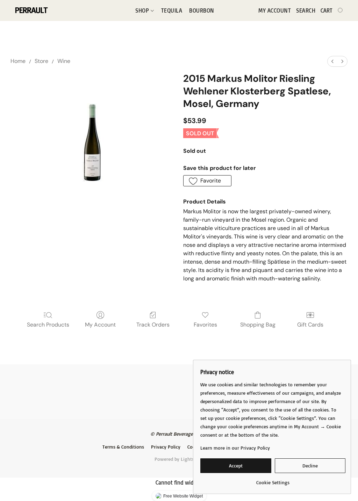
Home (18, 61)
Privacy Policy (165, 447)
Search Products (48, 324)
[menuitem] (332, 61)
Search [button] (305, 10)
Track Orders (153, 324)
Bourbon (201, 10)
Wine (63, 61)
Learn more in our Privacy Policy (235, 448)
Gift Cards (310, 324)
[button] (31, 10)
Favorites (205, 324)
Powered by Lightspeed (179, 459)
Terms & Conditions (123, 447)
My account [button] (274, 10)
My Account (100, 324)
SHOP (143, 10)
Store (41, 61)
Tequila (171, 10)
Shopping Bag (257, 324)
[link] (272, 480)
